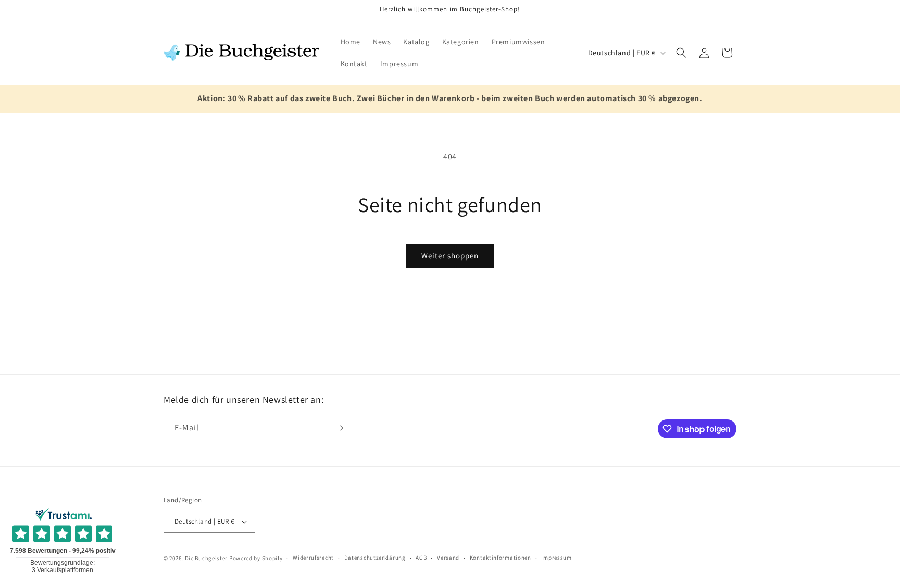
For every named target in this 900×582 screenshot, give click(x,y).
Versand (448, 557)
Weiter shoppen (450, 256)
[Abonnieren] (339, 428)
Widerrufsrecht (313, 557)
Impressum (556, 557)
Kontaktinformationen (500, 557)
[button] (681, 52)
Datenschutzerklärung (375, 557)
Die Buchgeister (206, 558)
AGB (421, 557)
